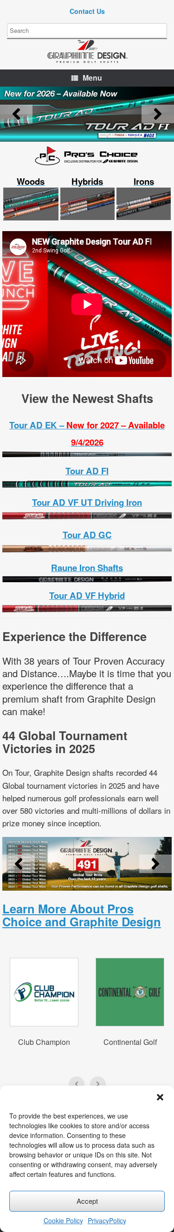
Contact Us (87, 11)
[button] (160, 1097)
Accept (87, 1201)
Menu (92, 77)
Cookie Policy (63, 1220)
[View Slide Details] (87, 114)
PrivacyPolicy (107, 1220)
